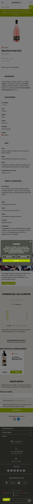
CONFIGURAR (23, 256)
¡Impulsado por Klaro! (25, 263)
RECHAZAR (9, 256)
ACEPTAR (16, 260)
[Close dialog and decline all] (31, 242)
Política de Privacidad (15, 250)
